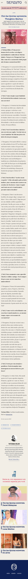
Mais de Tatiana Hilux (14, 459)
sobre (8, 573)
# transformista (15, 425)
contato (19, 573)
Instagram (9, 414)
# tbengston (5, 425)
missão (13, 573)
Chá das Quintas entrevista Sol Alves (13, 551)
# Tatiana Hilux (6, 428)
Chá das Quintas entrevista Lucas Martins (13, 528)
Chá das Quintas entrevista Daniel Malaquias (13, 504)
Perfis (14, 12)
